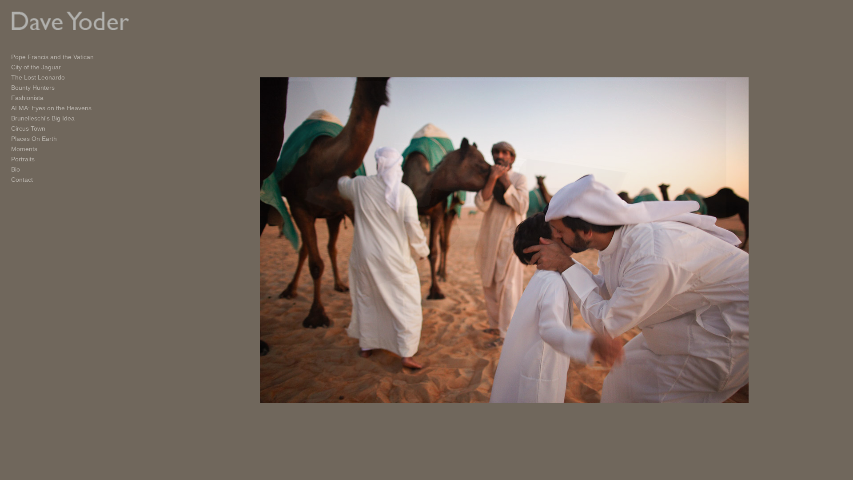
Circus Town (28, 128)
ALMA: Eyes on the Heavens (51, 108)
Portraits (23, 159)
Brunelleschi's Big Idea (43, 118)
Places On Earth (34, 138)
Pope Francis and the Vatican (52, 56)
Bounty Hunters (33, 87)
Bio (15, 169)
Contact (22, 179)
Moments (24, 148)
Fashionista (27, 97)
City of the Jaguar (36, 67)
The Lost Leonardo (38, 77)
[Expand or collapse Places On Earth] (63, 139)
